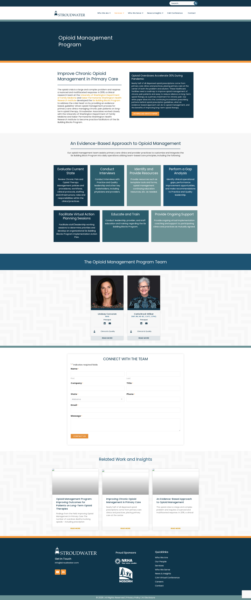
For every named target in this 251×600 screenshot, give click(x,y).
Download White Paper (145, 113)
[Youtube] (57, 572)
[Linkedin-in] (63, 572)
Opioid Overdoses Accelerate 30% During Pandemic (157, 77)
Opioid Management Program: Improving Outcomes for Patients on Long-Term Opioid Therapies (74, 503)
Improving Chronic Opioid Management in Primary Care (123, 500)
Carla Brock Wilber (144, 313)
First (73, 378)
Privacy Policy (133, 597)
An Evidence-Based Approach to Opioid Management (174, 500)
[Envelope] (110, 323)
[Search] (196, 3)
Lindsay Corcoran (107, 313)
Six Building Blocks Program (106, 100)
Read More (75, 528)
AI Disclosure (148, 597)
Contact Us (79, 436)
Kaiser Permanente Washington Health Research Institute (89, 99)
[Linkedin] (104, 323)
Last (129, 378)
